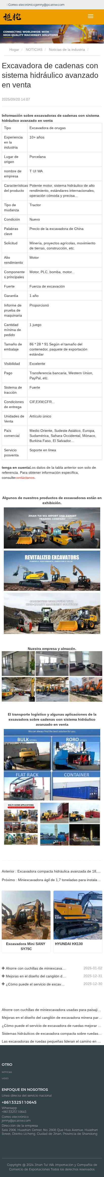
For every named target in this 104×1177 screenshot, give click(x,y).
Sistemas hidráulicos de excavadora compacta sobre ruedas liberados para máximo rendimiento (52, 1033)
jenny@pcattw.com (16, 1120)
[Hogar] (12, 17)
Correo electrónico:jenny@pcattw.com (36, 5)
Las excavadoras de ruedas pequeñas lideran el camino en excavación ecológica (52, 1041)
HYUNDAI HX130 (69, 944)
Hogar (13, 50)
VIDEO (5, 1078)
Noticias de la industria (67, 50)
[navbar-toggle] (90, 16)
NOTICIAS (34, 50)
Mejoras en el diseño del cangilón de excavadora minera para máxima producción (36, 976)
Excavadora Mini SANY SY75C (26, 946)
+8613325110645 (19, 1102)
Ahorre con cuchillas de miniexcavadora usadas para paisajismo (36, 968)
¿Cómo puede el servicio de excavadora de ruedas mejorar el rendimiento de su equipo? (36, 984)
